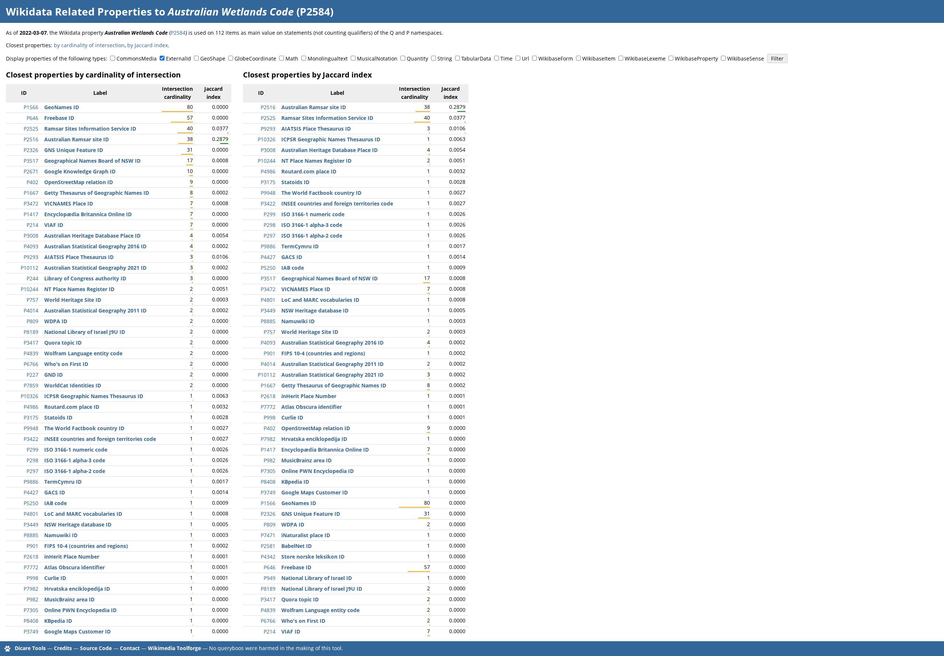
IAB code (55, 503)
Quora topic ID (62, 342)
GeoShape (212, 58)
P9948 (31, 428)
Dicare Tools (30, 648)
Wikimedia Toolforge (174, 648)
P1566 (31, 107)
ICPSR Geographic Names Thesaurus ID (93, 396)
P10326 (29, 396)
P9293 (31, 256)
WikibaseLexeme (645, 58)
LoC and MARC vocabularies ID (83, 513)
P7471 (268, 535)
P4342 (268, 556)
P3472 (31, 203)
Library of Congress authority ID (85, 278)
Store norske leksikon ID (312, 556)
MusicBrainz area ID (69, 599)
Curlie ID (55, 577)
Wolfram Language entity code (83, 353)
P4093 (31, 246)
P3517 (31, 160)
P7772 (31, 567)
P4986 (31, 406)
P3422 (31, 438)
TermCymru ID (62, 481)
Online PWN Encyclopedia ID (80, 610)
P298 (32, 460)
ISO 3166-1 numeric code (75, 449)
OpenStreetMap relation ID (78, 182)
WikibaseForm (555, 58)
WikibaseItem (598, 58)
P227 (32, 374)
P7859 (31, 385)
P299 (32, 449)
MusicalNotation (377, 58)
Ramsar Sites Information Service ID (90, 128)
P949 (269, 577)
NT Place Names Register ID (79, 289)
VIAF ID (53, 224)
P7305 (31, 610)
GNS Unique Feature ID (73, 149)
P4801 (31, 513)
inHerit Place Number (71, 556)
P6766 (31, 363)
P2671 (31, 171)
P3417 (31, 342)
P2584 (178, 32)
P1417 (31, 214)
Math (291, 58)
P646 (32, 117)
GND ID (53, 374)
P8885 (31, 535)
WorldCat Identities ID (72, 385)
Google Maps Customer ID (77, 631)
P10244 (29, 289)
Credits (63, 648)
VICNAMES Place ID (68, 203)
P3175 (31, 417)
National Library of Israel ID (316, 577)
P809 (32, 321)
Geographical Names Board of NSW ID (92, 160)
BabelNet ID (296, 545)
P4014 (31, 310)
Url (525, 58)
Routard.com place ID (71, 406)
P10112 (29, 267)
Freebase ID (59, 117)
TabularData (476, 58)
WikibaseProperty (696, 58)
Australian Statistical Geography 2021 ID (95, 267)
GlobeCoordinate (255, 58)
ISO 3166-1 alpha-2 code (74, 470)
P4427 (31, 492)
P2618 (31, 556)
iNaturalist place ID (305, 535)
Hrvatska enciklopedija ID (77, 588)
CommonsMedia (137, 58)
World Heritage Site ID (72, 299)
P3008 (31, 235)
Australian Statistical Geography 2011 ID (95, 310)
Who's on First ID (66, 363)
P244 (32, 278)
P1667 (31, 192)
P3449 (31, 524)
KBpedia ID (58, 620)
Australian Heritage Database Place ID (92, 235)
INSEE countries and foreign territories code (100, 438)
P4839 (31, 353)
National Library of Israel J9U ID (84, 331)
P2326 (31, 149)
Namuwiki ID (60, 535)
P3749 (31, 631)
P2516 (31, 139)
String (444, 58)
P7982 (31, 588)
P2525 (31, 128)
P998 (32, 577)
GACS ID (54, 492)
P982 (32, 599)
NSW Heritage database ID (77, 524)
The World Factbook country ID (84, 428)
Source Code (96, 648)
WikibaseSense (745, 58)
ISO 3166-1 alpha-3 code (74, 460)
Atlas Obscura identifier (74, 567)
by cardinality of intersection (89, 45)
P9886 (31, 481)
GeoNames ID (61, 107)
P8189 (31, 331)
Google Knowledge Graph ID (79, 171)
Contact (130, 648)
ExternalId (178, 58)
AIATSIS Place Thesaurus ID (79, 256)
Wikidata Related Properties (79, 11)
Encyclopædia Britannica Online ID (88, 214)
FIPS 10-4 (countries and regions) (86, 545)
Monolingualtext (328, 58)
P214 (32, 224)
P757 (32, 299)
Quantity (417, 58)
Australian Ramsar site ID (76, 139)
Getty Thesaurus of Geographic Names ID (96, 192)
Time (506, 58)
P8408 (31, 620)
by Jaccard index (147, 45)
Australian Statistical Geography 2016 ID (95, 246)
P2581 (268, 545)
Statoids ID (58, 417)
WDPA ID (55, 321)
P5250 (31, 503)
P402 (32, 182)
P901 (32, 545)
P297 (32, 470)
